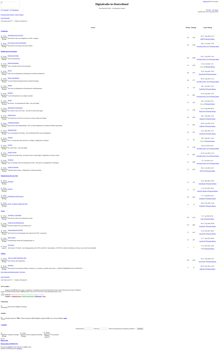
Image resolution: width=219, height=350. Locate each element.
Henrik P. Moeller (202, 191)
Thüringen (10, 160)
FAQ (209, 10)
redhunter (202, 119)
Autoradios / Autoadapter (14, 215)
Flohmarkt (10, 265)
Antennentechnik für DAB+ (15, 230)
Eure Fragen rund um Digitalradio (17, 43)
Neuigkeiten (4, 31)
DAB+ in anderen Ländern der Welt (17, 204)
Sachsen (10, 145)
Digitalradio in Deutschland (9, 51)
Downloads (11, 245)
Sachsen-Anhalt (12, 152)
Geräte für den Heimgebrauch (16, 223)
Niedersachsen (12, 115)
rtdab (65, 318)
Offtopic (3, 253)
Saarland (10, 137)
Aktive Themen (19, 14)
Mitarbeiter (38, 296)
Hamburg (10, 93)
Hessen (10, 100)
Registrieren (15, 10)
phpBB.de (19, 348)
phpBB (9, 347)
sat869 (202, 39)
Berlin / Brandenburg (13, 78)
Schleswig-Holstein (13, 167)
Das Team (22, 272)
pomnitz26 (202, 133)
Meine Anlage (11, 237)
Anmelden (6, 10)
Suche (216, 10)
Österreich (10, 181)
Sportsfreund (202, 74)
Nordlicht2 (202, 89)
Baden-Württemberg (13, 63)
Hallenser (202, 126)
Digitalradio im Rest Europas (15, 196)
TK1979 (202, 171)
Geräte (3, 211)
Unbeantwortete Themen (7, 14)
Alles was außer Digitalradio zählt (17, 258)
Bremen (10, 85)
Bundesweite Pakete (13, 55)
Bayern (10, 70)
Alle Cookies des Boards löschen (10, 272)
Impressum (4, 340)
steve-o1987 (202, 261)
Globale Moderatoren (28, 296)
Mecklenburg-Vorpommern (15, 108)
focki (202, 219)
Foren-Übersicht (5, 18)
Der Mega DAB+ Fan (203, 46)
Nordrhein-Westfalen (13, 122)
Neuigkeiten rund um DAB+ (15, 35)
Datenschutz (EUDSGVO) (9, 344)
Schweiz (10, 189)
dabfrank (202, 269)
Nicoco (202, 67)
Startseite (205, 1)
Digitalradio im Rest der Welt (9, 176)
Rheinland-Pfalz (12, 130)
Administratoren (16, 296)
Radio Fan (202, 111)
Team (44, 296)
